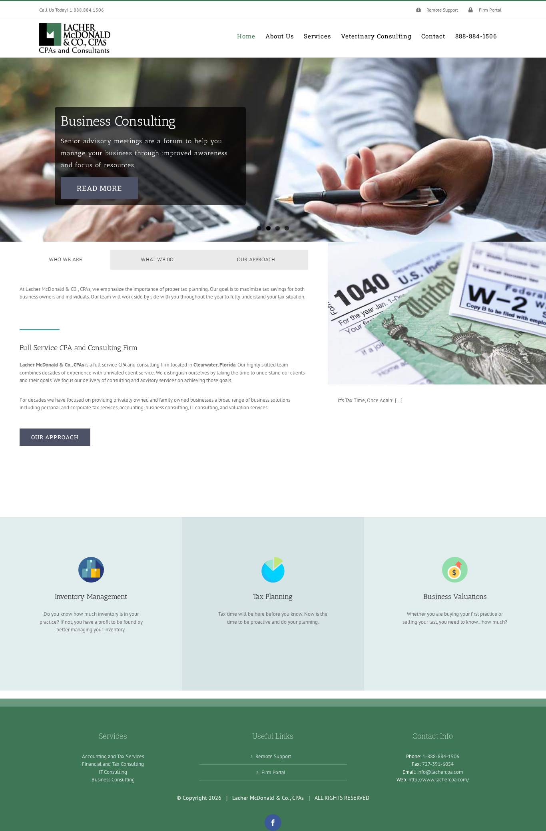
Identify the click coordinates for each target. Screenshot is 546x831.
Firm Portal (273, 772)
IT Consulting (113, 772)
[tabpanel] (164, 297)
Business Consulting (113, 779)
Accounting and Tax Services (113, 756)
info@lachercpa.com (440, 772)
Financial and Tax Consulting (113, 764)
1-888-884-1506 (440, 756)
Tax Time (437, 313)
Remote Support (273, 756)
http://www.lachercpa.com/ (439, 779)
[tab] (65, 260)
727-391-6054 (438, 764)
